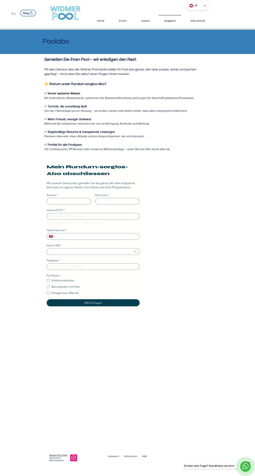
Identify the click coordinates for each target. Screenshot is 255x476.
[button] (14, 13)
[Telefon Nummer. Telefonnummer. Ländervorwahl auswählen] (52, 236)
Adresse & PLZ (56, 210)
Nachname (102, 195)
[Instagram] (73, 457)
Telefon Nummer (57, 230)
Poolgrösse (54, 260)
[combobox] (93, 251)
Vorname (52, 195)
